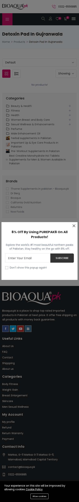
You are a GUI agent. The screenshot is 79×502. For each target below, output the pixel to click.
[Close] (74, 225)
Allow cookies (39, 496)
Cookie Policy (34, 489)
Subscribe (62, 258)
